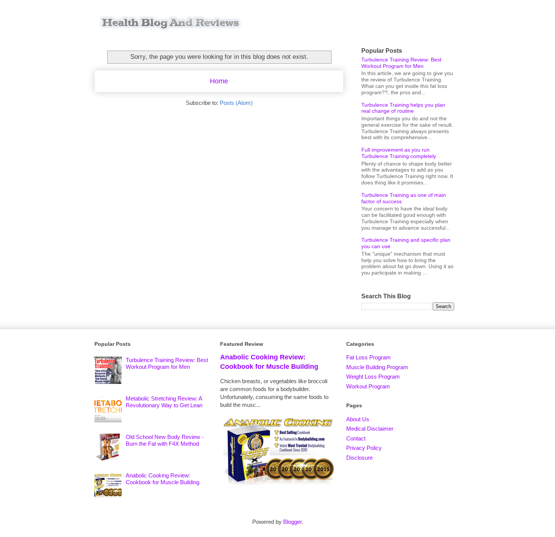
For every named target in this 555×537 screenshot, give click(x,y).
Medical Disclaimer (369, 428)
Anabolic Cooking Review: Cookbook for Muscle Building (162, 478)
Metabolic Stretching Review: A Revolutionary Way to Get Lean (164, 401)
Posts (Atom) (236, 103)
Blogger (292, 522)
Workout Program (368, 386)
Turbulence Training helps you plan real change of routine (403, 108)
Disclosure (359, 457)
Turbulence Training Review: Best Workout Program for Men (401, 63)
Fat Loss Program (368, 357)
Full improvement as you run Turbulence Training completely (398, 153)
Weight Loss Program (373, 376)
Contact (355, 438)
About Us (357, 419)
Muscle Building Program (377, 367)
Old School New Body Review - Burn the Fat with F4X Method (165, 440)
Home (219, 81)
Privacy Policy (364, 448)
